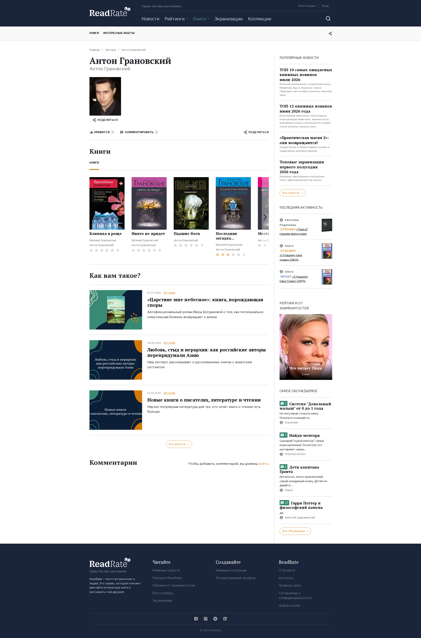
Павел (289, 490)
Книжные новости (166, 570)
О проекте (287, 570)
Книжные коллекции (231, 570)
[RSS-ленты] (224, 618)
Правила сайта (290, 585)
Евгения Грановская (102, 240)
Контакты (286, 578)
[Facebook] (196, 618)
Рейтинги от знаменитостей (174, 585)
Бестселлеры (163, 593)
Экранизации (228, 19)
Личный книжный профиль (236, 578)
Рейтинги (175, 19)
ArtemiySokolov (295, 454)
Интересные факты (119, 33)
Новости (150, 19)
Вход (325, 6)
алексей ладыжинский (300, 518)
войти (263, 464)
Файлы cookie (289, 605)
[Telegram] (215, 618)
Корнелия (291, 423)
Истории (169, 292)
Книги (199, 19)
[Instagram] (205, 618)
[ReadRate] (109, 11)
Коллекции (259, 19)
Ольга (289, 246)
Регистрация (306, 6)
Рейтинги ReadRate (167, 578)
